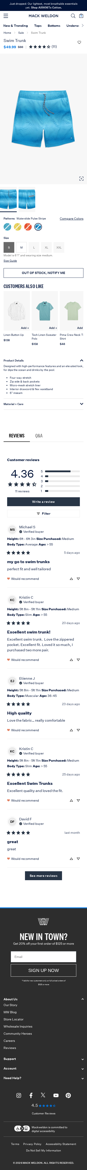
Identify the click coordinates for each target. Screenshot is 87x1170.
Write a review (43, 502)
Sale (21, 33)
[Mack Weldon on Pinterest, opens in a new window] (68, 1096)
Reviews (17, 435)
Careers (9, 1041)
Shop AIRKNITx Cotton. (46, 7)
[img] (31, 531)
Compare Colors (71, 219)
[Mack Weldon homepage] (43, 921)
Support (10, 1059)
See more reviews (43, 876)
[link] (43, 46)
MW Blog (10, 1012)
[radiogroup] (43, 226)
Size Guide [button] (10, 261)
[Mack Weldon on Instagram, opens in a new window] (18, 1096)
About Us (10, 999)
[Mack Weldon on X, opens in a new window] (43, 1096)
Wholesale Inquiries (18, 1026)
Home (7, 33)
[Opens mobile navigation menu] (6, 16)
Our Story (10, 1005)
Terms (15, 1144)
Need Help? (12, 1078)
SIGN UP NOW (43, 970)
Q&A (39, 435)
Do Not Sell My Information (43, 1150)
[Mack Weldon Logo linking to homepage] (43, 16)
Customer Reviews (43, 1113)
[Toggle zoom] (81, 178)
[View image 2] (27, 199)
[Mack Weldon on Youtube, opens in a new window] (56, 1096)
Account (10, 1068)
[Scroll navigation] (82, 26)
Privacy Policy (32, 1144)
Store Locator (13, 1019)
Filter (46, 514)
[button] (73, 16)
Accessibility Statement (61, 1144)
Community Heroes (18, 1034)
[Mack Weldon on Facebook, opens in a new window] (31, 1096)
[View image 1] (8, 199)
